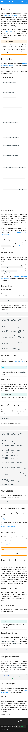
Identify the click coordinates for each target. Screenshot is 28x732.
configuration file (21, 246)
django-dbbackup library (10, 15)
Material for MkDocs (10, 726)
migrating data (8, 31)
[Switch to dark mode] (22, 1)
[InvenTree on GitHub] (2, 729)
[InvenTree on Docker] (8, 729)
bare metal (22, 362)
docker (15, 362)
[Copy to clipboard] (26, 299)
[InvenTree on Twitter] (5, 729)
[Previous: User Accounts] (2, 721)
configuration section (7, 519)
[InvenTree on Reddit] (10, 729)
